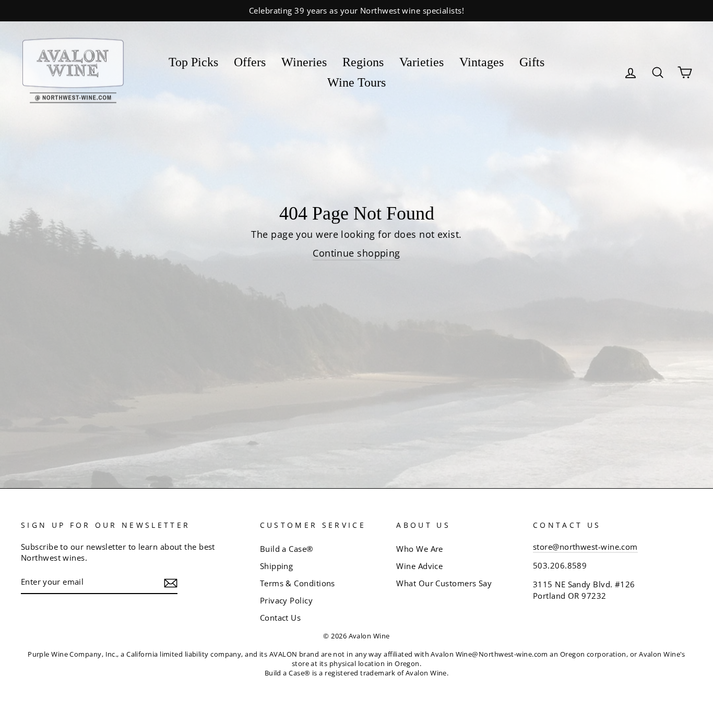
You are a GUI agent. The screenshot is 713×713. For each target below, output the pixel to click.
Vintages (481, 62)
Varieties (421, 62)
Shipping (276, 566)
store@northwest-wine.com (585, 546)
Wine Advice (419, 566)
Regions (363, 62)
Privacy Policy (286, 600)
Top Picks (193, 62)
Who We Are (419, 548)
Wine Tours (356, 82)
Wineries (304, 62)
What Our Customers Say (444, 583)
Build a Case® (286, 548)
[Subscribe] (170, 582)
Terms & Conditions (297, 583)
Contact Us (280, 617)
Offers (250, 62)
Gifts (531, 62)
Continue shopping (356, 253)
